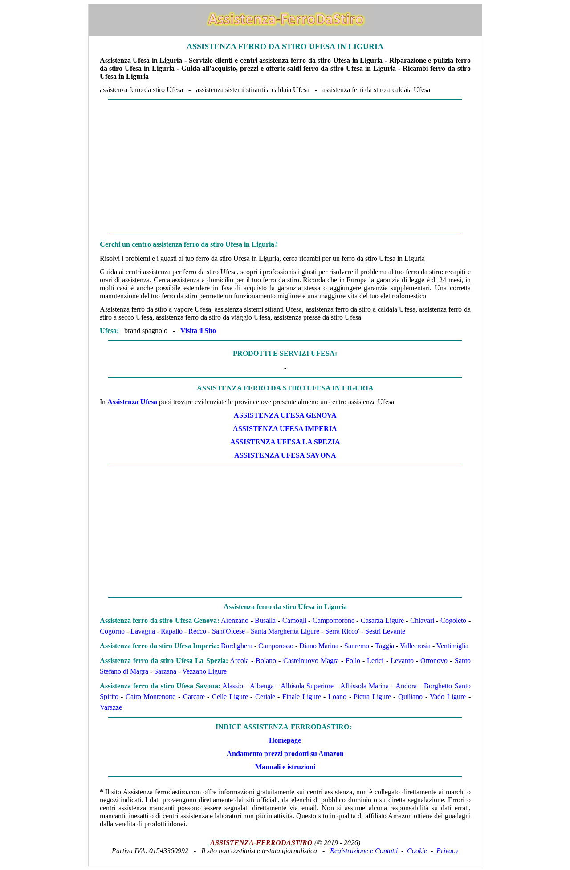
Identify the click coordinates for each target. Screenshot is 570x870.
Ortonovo (434, 660)
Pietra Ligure (372, 696)
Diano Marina (318, 646)
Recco (197, 631)
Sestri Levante (385, 631)
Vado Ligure (448, 696)
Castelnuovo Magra (311, 660)
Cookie (417, 850)
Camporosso (275, 646)
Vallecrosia (415, 646)
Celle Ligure (230, 696)
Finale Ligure (301, 696)
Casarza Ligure (382, 620)
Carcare (194, 696)
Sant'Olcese (228, 631)
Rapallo (172, 631)
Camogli (294, 620)
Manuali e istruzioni (285, 767)
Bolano (266, 660)
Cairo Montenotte (151, 696)
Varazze (111, 707)
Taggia (384, 646)
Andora (406, 686)
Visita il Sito (198, 330)
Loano (337, 696)
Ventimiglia (452, 646)
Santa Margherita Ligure (285, 631)
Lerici (375, 660)
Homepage (285, 740)
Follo (353, 660)
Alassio (232, 686)
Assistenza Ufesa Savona (285, 455)
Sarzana (165, 671)
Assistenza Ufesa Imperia (285, 428)
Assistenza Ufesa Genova (285, 415)
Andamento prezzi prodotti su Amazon (285, 753)
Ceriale (265, 696)
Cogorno (112, 631)
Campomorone (333, 620)
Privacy (447, 850)
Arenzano (234, 620)
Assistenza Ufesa (132, 402)
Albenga (262, 686)
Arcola (239, 660)
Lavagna (142, 631)
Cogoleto (453, 620)
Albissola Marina (364, 686)
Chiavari (422, 620)
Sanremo (356, 646)
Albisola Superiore (307, 686)
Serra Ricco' (342, 631)
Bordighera (236, 646)
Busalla (265, 620)
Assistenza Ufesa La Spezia (285, 442)
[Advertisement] (285, 165)
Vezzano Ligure (204, 671)
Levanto (402, 660)
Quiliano (410, 696)
